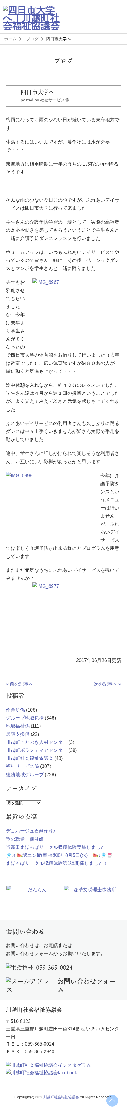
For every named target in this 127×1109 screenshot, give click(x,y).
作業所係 (15, 709)
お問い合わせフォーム (86, 985)
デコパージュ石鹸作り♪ (31, 830)
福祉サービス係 (22, 766)
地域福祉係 (18, 725)
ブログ (32, 38)
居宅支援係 (18, 734)
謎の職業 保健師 (25, 839)
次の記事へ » (107, 684)
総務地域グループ (25, 774)
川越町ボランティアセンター (36, 750)
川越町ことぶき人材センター (36, 742)
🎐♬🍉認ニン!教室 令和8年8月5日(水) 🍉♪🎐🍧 (59, 855)
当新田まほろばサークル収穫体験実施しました (55, 847)
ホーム (10, 38)
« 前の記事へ (19, 684)
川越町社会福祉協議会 (29, 758)
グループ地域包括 (25, 717)
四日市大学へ (37, 92)
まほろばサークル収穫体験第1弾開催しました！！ (59, 863)
